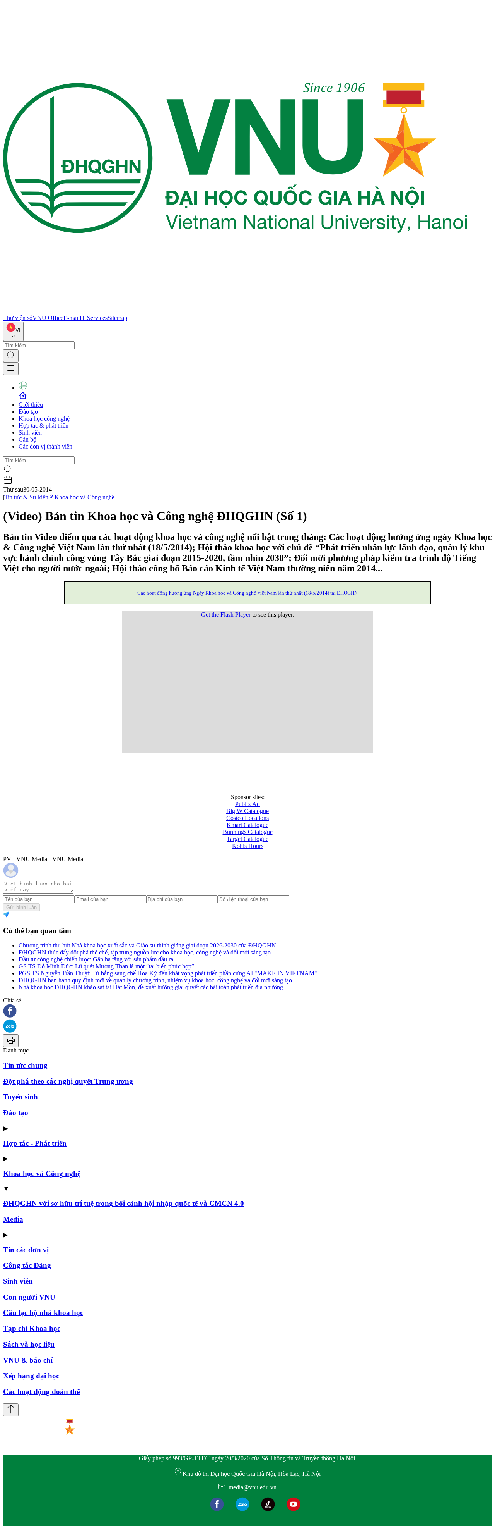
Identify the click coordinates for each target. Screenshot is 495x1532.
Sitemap (117, 318)
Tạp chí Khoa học (31, 1328)
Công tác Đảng (27, 1265)
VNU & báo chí (28, 1360)
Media (13, 1219)
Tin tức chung (25, 1065)
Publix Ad (247, 804)
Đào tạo (28, 411)
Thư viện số (17, 318)
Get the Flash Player (226, 614)
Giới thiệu (31, 404)
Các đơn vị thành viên (45, 446)
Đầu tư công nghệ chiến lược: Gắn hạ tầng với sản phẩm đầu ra (96, 959)
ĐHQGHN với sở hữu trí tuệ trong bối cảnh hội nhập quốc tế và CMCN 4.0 (123, 1203)
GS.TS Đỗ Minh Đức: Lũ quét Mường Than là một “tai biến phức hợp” (106, 966)
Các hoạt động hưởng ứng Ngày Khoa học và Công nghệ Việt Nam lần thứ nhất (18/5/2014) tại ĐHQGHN (247, 593)
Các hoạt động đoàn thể (41, 1392)
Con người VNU (29, 1297)
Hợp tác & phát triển (43, 425)
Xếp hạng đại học (31, 1376)
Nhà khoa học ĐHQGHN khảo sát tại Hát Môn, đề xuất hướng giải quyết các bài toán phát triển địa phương (151, 987)
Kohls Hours (247, 846)
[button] (247, 1011)
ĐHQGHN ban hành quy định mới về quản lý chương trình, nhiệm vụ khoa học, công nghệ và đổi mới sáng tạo (155, 980)
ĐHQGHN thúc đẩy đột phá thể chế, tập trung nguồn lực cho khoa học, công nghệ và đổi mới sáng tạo (145, 952)
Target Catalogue (247, 839)
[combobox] (13, 331)
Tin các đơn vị (26, 1250)
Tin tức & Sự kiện (26, 497)
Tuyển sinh (20, 1097)
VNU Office (47, 318)
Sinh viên (30, 432)
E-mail (71, 318)
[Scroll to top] (11, 1409)
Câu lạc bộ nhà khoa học (43, 1312)
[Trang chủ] (235, 311)
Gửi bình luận (21, 907)
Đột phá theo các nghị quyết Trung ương (68, 1081)
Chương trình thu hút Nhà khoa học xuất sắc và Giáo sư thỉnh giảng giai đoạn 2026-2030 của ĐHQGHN (147, 945)
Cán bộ (27, 439)
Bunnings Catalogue (248, 832)
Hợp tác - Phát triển (35, 1143)
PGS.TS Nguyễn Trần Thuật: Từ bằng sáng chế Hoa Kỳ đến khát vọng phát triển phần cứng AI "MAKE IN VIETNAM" (168, 973)
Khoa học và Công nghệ (84, 497)
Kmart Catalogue (247, 825)
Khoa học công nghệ (44, 418)
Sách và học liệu (29, 1344)
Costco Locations (247, 818)
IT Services (94, 318)
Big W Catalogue (247, 811)
